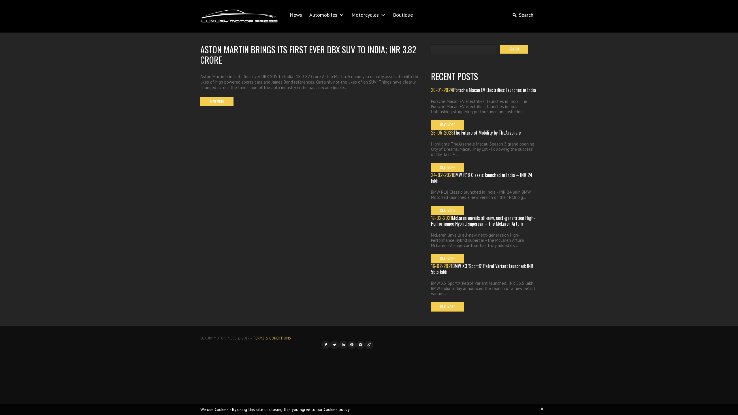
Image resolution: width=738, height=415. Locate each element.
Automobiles (323, 15)
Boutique (403, 15)
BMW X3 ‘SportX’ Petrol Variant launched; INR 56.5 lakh (482, 269)
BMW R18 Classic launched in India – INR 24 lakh (481, 177)
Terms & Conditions (272, 338)
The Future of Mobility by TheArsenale (487, 132)
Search (526, 15)
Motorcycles (365, 15)
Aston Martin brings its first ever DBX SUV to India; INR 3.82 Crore (308, 54)
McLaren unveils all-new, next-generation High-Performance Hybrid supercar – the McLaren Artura (483, 220)
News (296, 15)
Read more (217, 101)
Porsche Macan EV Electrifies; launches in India (494, 89)
